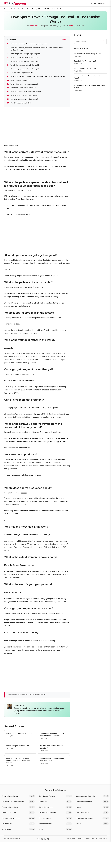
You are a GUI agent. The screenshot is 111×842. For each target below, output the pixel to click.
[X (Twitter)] (45, 839)
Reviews (92, 3)
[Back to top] (106, 838)
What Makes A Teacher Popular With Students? (52, 759)
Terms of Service (84, 839)
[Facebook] (38, 839)
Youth (13, 9)
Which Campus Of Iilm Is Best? (18, 746)
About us (94, 839)
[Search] (103, 41)
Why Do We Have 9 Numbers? (85, 68)
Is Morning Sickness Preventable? (19, 733)
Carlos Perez (33, 26)
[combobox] (90, 41)
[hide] (64, 40)
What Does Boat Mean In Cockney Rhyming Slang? (89, 86)
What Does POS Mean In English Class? (88, 53)
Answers (101, 3)
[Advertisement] (37, 126)
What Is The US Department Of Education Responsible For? (52, 734)
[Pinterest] (48, 839)
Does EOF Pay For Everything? (85, 61)
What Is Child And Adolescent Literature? (51, 747)
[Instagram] (42, 839)
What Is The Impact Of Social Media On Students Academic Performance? (18, 760)
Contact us (103, 839)
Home (84, 3)
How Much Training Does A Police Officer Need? (89, 77)
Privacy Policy (71, 839)
